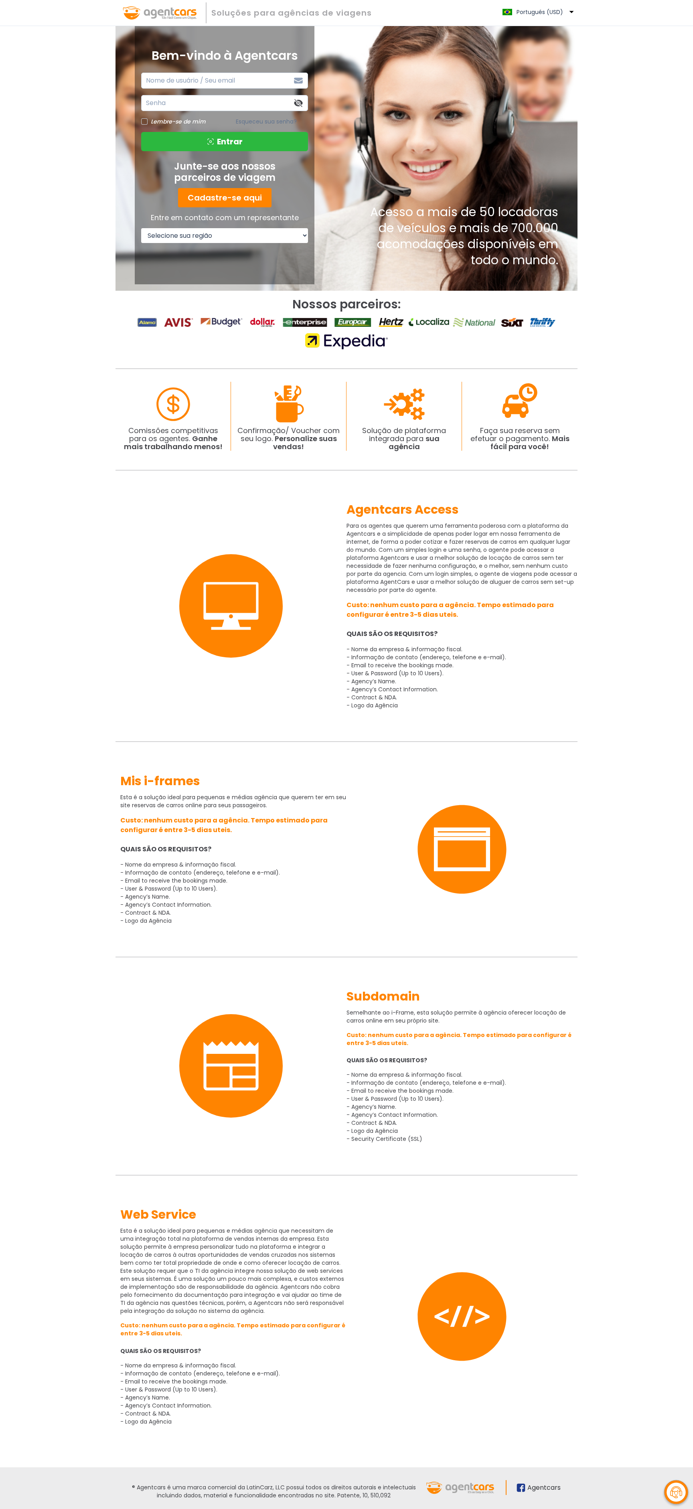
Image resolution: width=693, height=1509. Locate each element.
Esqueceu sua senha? (266, 121)
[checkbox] (144, 121)
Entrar (230, 141)
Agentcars (544, 1487)
